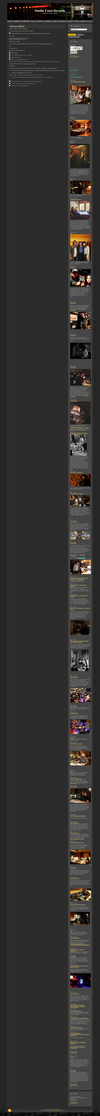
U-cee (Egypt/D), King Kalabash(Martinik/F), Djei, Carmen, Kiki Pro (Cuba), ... (79, 1034)
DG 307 (72, 737)
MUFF (71, 771)
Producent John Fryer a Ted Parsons (79, 1018)
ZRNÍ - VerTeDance (75, 833)
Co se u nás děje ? (74, 56)
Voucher (72, 118)
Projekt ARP (73, 868)
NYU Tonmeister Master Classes (78, 81)
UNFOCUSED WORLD (75, 1011)
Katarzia (72, 142)
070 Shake (72, 267)
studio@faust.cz (74, 1102)
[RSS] (9, 1110)
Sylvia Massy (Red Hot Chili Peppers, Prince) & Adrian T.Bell (79, 434)
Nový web (72, 45)
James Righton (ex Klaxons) (77, 493)
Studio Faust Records (50, 10)
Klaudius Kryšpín (74, 713)
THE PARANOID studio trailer (77, 1005)
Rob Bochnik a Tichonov (76, 743)
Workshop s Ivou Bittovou (76, 472)
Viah (71, 233)
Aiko (71, 180)
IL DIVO (72, 1057)
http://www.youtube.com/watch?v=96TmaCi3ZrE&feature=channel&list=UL (80, 944)
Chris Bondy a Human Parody (77, 842)
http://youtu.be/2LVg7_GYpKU (77, 839)
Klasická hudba (73, 1085)
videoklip (81, 172)
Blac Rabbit (73, 303)
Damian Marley (73, 521)
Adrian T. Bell (73, 706)
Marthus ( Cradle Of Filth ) (76, 1027)
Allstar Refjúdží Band (75, 938)
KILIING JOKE (73, 1052)
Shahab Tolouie (73, 677)
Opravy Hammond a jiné (76, 778)
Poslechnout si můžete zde (76, 427)
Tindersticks (73, 335)
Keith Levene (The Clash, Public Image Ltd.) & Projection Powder (79, 641)
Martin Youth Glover (75, 993)
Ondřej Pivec (73, 367)
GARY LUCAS (73, 786)
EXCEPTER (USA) (74, 878)
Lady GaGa (73, 1071)
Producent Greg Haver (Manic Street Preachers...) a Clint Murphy (79, 578)
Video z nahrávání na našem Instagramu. (79, 429)
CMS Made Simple (54, 1110)
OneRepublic (73, 543)
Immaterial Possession (75, 199)
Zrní (71, 931)
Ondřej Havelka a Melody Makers (78, 816)
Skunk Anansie (73, 401)
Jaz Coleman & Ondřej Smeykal (77, 904)
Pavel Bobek (73, 956)
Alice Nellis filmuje (74, 822)
